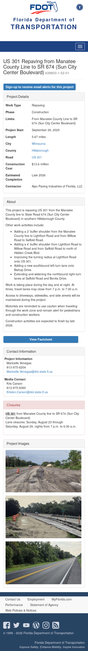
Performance (14, 605)
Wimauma (38, 143)
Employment (36, 599)
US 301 (37, 157)
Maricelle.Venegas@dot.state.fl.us (30, 371)
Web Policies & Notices (20, 610)
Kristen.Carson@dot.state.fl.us (27, 392)
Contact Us (12, 599)
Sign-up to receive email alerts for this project (39, 87)
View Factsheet (40, 339)
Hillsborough (40, 150)
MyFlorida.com (62, 599)
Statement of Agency (44, 605)
